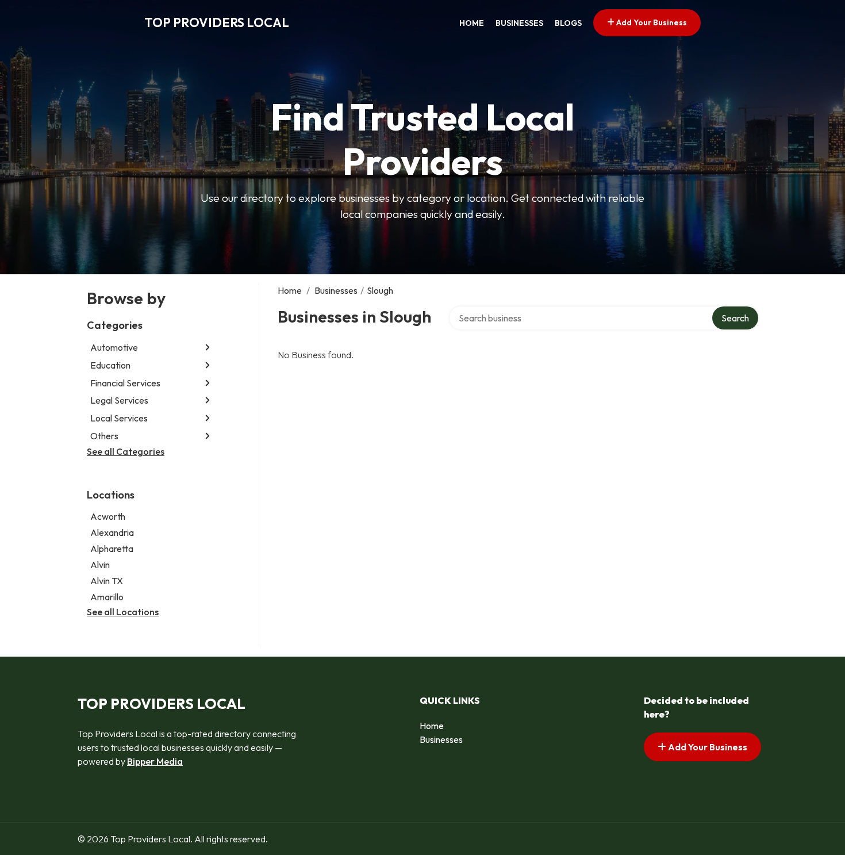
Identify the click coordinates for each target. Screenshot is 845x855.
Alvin (100, 564)
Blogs (568, 23)
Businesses (519, 23)
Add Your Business (650, 22)
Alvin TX (106, 580)
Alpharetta (111, 548)
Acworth (107, 516)
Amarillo (107, 597)
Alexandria (112, 532)
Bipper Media (155, 761)
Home (471, 23)
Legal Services (119, 400)
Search (735, 318)
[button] (207, 347)
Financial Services (125, 383)
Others (104, 436)
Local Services (119, 418)
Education (110, 365)
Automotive (114, 347)
